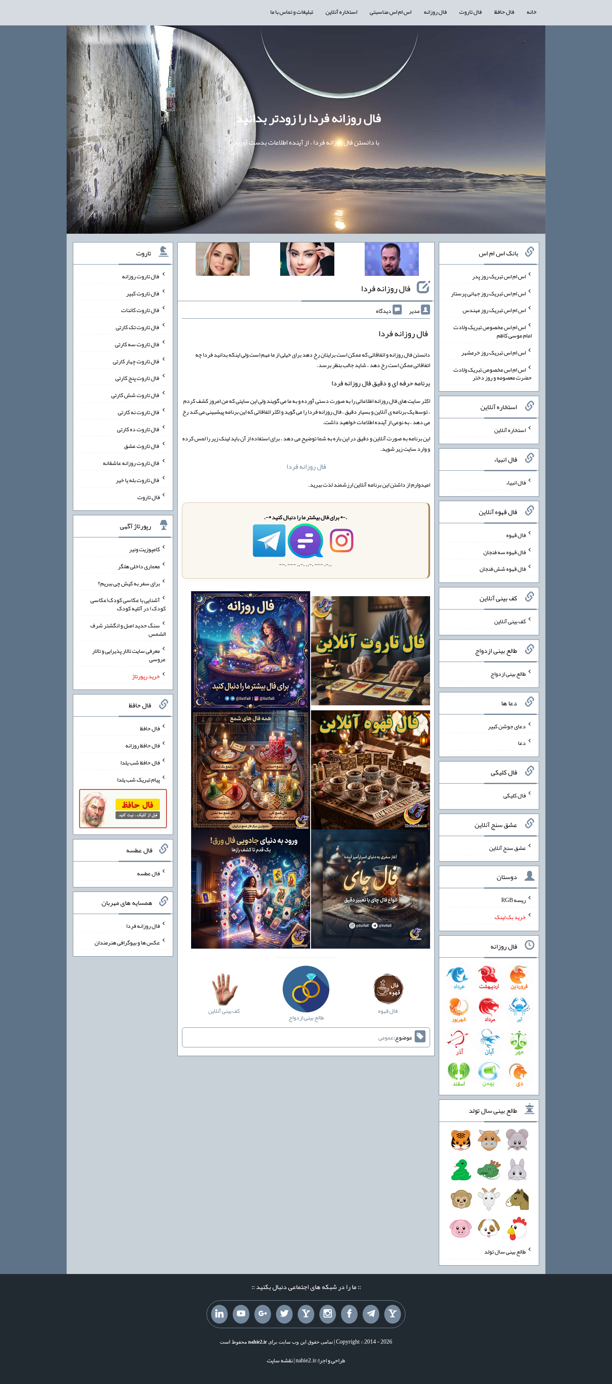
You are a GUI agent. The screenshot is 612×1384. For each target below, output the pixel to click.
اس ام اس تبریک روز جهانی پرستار (488, 293)
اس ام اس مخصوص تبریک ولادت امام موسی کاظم (492, 331)
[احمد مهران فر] (392, 261)
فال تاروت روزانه (141, 276)
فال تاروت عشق (142, 446)
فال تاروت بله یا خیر (138, 480)
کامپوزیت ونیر (144, 549)
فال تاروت (470, 11)
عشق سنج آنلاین (507, 847)
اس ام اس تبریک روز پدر (499, 276)
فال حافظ (504, 11)
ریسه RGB (513, 900)
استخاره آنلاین (341, 11)
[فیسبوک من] (349, 1314)
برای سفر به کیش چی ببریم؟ (129, 583)
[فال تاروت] (370, 653)
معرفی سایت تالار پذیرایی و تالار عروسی (129, 655)
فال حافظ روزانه (142, 745)
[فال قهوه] (370, 772)
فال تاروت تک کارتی (138, 327)
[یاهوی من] (392, 1314)
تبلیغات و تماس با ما (291, 11)
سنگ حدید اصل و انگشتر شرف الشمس (128, 630)
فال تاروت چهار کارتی (136, 361)
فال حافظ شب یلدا (140, 762)
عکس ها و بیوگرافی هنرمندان (127, 942)
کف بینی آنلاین (510, 621)
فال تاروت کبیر (143, 293)
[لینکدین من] (219, 1314)
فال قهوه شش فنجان (503, 569)
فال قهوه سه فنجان (504, 551)
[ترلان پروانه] (307, 261)
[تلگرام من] (371, 1314)
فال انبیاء (516, 482)
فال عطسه (148, 873)
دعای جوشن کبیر (507, 726)
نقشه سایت (280, 1360)
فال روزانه (435, 11)
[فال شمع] (250, 772)
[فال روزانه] (250, 653)
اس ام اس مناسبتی (390, 11)
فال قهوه (516, 535)
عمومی (385, 1037)
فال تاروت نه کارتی (139, 412)
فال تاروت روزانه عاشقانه (131, 463)
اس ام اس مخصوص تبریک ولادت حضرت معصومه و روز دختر (492, 373)
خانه (532, 11)
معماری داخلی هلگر (139, 566)
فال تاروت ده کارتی (138, 429)
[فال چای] (370, 891)
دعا (522, 743)
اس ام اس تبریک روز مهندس (494, 310)
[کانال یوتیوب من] (241, 1314)
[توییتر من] (284, 1314)
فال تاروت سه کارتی (137, 344)
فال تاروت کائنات (140, 310)
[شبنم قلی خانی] (223, 261)
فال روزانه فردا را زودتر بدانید (308, 117)
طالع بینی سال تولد (505, 1251)
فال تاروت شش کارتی (135, 395)
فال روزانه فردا (385, 288)
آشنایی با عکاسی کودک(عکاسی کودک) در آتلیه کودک (128, 604)
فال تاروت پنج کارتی (137, 378)
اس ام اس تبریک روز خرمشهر (493, 352)
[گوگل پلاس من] (262, 1314)
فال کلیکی (514, 795)
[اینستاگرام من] (327, 1314)
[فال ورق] (250, 891)
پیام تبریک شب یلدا (138, 779)
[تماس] (306, 1314)
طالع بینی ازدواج (508, 674)
